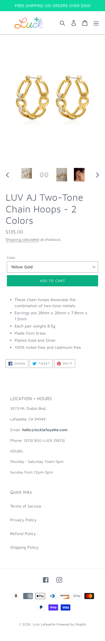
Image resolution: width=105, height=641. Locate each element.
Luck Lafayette (44, 624)
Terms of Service (25, 506)
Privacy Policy (23, 520)
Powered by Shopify (71, 624)
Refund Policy (23, 533)
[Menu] (96, 23)
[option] (26, 173)
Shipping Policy (24, 547)
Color (11, 257)
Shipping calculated (22, 239)
